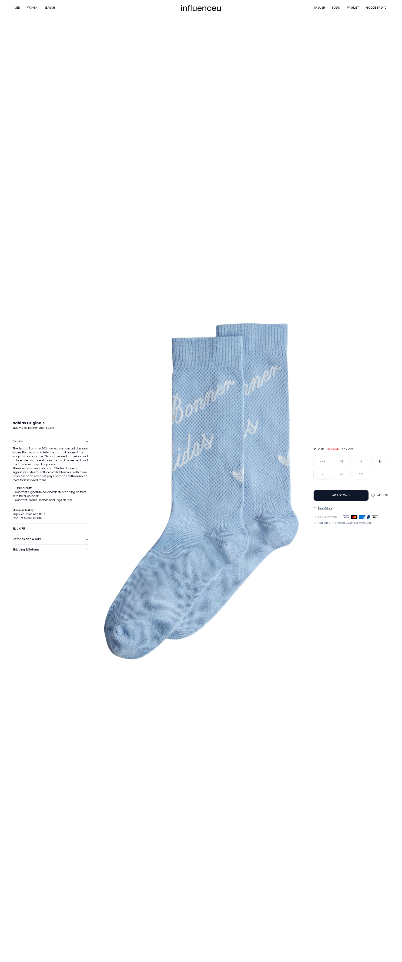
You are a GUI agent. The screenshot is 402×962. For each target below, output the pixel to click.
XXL (361, 474)
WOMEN (32, 8)
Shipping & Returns (26, 549)
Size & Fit (19, 528)
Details (18, 441)
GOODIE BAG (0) (377, 8)
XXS (322, 461)
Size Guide (325, 508)
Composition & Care (27, 539)
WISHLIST (353, 8)
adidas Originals (29, 423)
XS (341, 461)
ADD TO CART (341, 495)
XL (341, 474)
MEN (17, 8)
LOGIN (336, 8)
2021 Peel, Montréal (358, 523)
